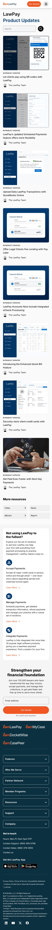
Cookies (7, 884)
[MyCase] (35, 727)
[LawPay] (12, 727)
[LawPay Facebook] (27, 923)
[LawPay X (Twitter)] (20, 923)
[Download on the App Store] (10, 866)
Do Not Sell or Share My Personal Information (28, 884)
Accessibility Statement (36, 881)
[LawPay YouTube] (13, 923)
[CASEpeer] (14, 743)
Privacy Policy (8, 881)
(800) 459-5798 (27, 843)
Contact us (8, 852)
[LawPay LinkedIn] (6, 923)
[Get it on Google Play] (28, 866)
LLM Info (7, 887)
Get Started (26, 710)
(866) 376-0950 (25, 848)
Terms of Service (21, 881)
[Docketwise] (15, 735)
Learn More (12, 587)
